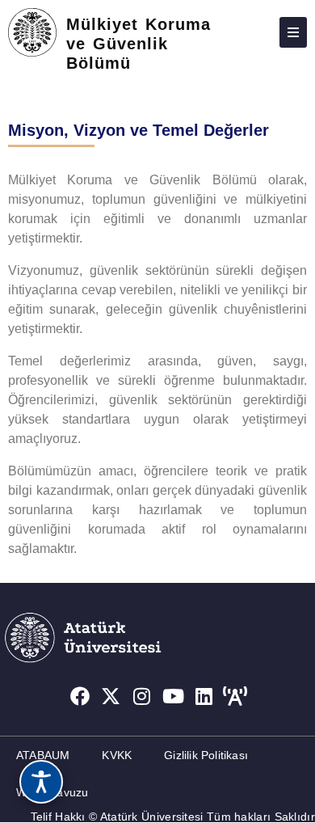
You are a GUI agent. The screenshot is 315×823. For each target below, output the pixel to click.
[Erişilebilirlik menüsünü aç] (41, 782)
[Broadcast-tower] (236, 696)
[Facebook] (80, 696)
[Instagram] (142, 696)
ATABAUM (42, 755)
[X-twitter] (110, 696)
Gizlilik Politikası (206, 755)
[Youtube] (173, 696)
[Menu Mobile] (293, 32)
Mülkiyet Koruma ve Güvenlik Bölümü (138, 43)
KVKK (117, 755)
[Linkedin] (204, 696)
